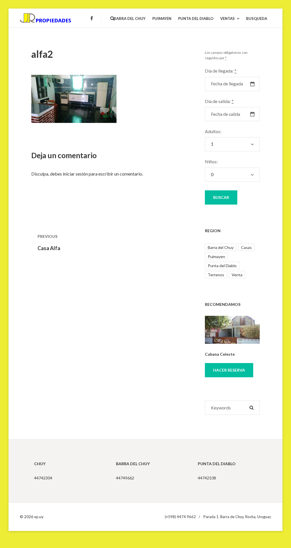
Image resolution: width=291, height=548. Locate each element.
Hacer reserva (229, 370)
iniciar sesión (75, 173)
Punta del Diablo (222, 265)
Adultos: (213, 131)
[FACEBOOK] (91, 21)
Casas (246, 247)
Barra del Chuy (221, 247)
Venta (237, 274)
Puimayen (216, 256)
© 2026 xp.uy (31, 516)
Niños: (211, 161)
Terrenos (216, 274)
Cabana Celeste (220, 354)
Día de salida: (219, 101)
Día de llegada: (220, 70)
